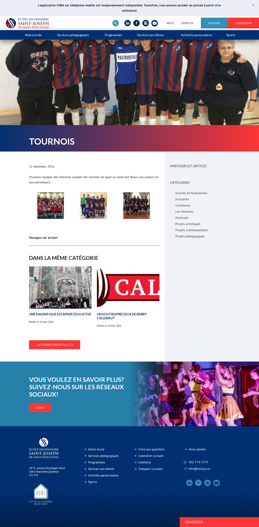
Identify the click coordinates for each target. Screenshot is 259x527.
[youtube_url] (154, 23)
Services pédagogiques (73, 35)
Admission (243, 23)
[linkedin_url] (127, 23)
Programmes (113, 35)
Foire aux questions (151, 449)
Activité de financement (191, 193)
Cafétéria (144, 462)
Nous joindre (197, 449)
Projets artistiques (187, 224)
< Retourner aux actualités (54, 344)
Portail (214, 23)
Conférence (182, 205)
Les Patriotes (184, 211)
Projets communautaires (191, 230)
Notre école (33, 35)
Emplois (187, 23)
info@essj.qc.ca (199, 469)
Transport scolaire (150, 469)
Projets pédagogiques (190, 236)
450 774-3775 (198, 462)
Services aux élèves (150, 35)
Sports (230, 35)
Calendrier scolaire (151, 456)
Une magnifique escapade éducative (60, 314)
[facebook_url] (136, 23)
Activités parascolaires (196, 35)
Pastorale (181, 218)
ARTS (170, 23)
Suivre (40, 407)
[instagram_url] (145, 23)
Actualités (182, 199)
